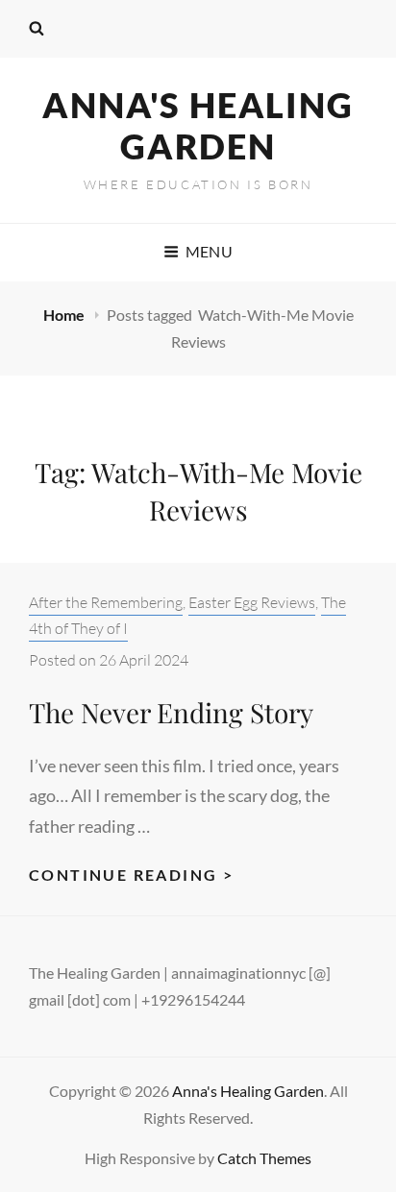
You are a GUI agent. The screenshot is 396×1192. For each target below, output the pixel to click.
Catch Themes (264, 1158)
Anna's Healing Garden (197, 125)
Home (65, 314)
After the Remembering (106, 602)
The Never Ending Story (171, 712)
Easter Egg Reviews (251, 602)
